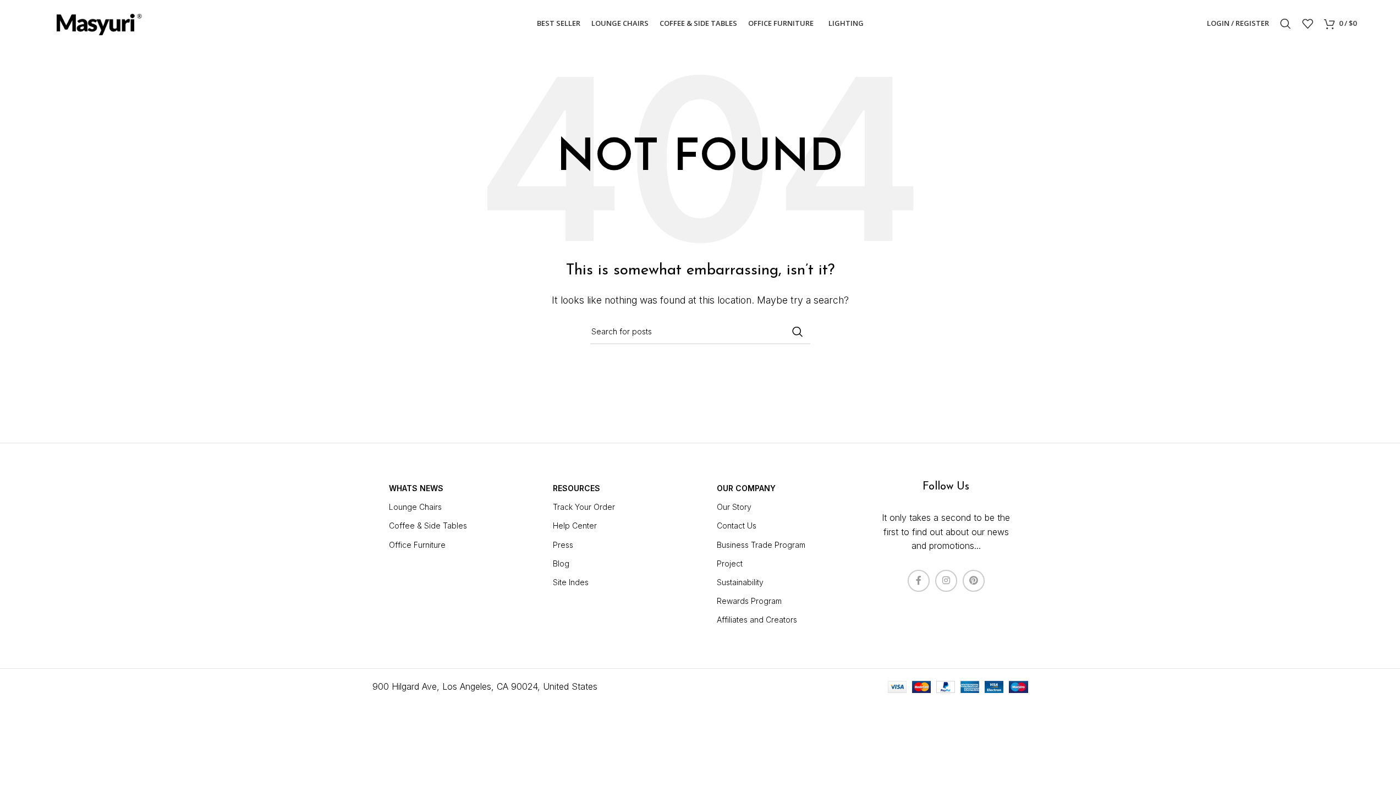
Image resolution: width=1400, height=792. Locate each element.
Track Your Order (584, 507)
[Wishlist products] (1308, 24)
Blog (561, 563)
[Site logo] (98, 22)
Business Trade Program (761, 544)
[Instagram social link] (946, 581)
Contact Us (736, 525)
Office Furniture (417, 544)
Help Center (575, 525)
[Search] (1286, 24)
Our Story (734, 507)
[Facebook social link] (919, 581)
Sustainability (740, 582)
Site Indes (571, 582)
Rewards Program (749, 601)
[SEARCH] (797, 331)
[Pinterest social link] (974, 581)
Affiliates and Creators (757, 619)
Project (730, 563)
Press (563, 544)
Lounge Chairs (415, 507)
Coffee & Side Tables (428, 525)
